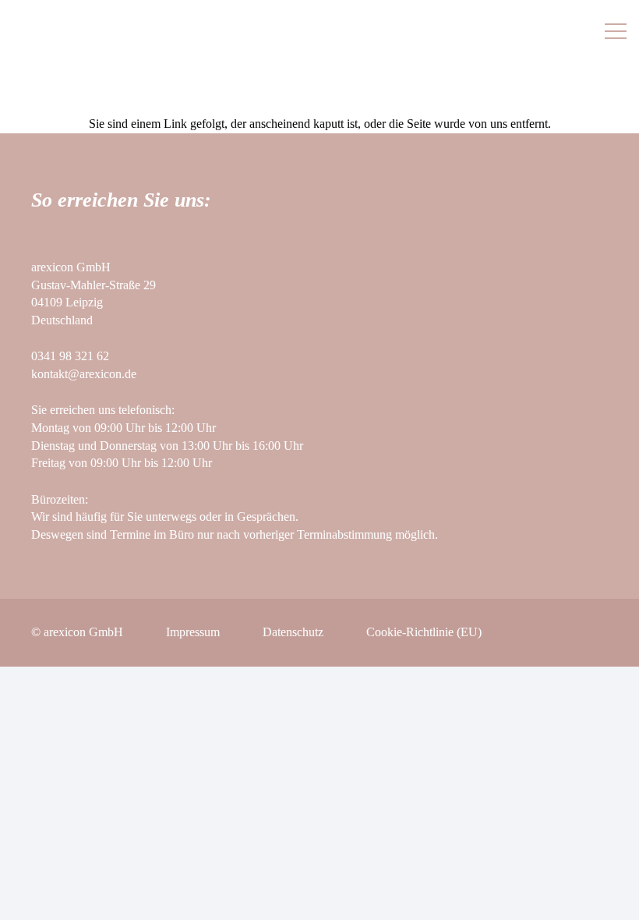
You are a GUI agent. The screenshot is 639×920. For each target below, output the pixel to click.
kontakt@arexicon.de (83, 373)
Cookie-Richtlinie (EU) (424, 632)
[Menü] (616, 31)
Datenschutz (293, 632)
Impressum (193, 632)
